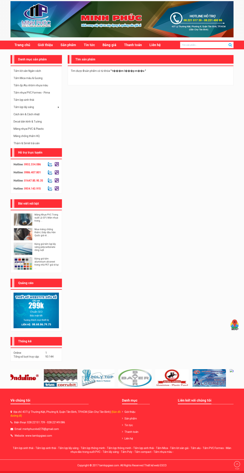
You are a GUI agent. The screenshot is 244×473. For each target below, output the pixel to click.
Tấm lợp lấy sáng (68, 448)
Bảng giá (109, 45)
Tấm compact (142, 451)
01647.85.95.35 (33, 180)
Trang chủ (22, 45)
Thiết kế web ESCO (155, 465)
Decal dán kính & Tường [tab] (28, 121)
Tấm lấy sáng (111, 451)
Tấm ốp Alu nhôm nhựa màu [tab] (31, 85)
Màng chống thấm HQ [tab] (27, 136)
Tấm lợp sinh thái (23, 448)
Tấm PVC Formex (213, 448)
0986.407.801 (32, 172)
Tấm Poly (126, 451)
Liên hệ (155, 45)
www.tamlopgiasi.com (38, 435)
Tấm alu (196, 448)
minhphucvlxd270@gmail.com (40, 429)
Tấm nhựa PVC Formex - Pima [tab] (32, 92)
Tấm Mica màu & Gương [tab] (28, 78)
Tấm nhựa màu (162, 451)
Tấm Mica (162, 448)
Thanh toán (133, 45)
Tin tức (89, 45)
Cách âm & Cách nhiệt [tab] (27, 114)
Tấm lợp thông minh (93, 448)
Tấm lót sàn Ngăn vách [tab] (27, 70)
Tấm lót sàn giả (179, 448)
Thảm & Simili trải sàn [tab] (27, 143)
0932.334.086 (32, 164)
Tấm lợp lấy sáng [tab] (24, 107)
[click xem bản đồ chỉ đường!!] (234, 325)
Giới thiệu (45, 45)
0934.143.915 (32, 188)
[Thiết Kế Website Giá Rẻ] (36, 310)
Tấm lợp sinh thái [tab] (24, 99)
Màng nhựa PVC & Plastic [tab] (29, 128)
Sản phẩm (68, 45)
